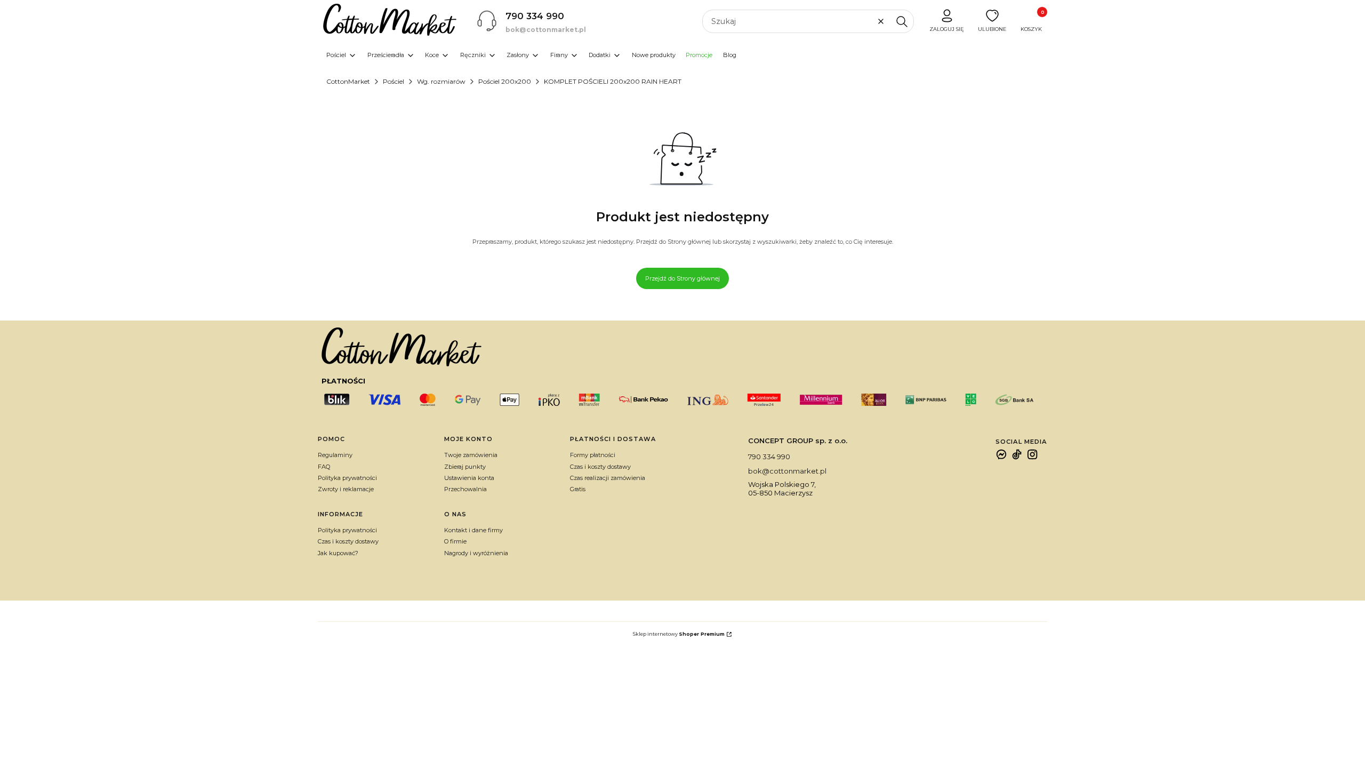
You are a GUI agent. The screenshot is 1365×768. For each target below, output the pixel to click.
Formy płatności (592, 455)
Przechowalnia (465, 489)
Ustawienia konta (469, 478)
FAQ (324, 466)
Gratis (577, 489)
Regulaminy (335, 455)
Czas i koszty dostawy (600, 466)
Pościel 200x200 (504, 81)
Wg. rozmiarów (441, 81)
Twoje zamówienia (470, 455)
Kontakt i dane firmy (473, 530)
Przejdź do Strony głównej (682, 278)
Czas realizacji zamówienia (607, 478)
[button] (901, 21)
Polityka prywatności (347, 478)
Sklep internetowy (679, 634)
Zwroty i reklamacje (346, 489)
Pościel (393, 81)
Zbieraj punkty (465, 466)
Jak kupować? (338, 553)
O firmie (455, 541)
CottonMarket (348, 81)
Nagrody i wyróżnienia (476, 553)
